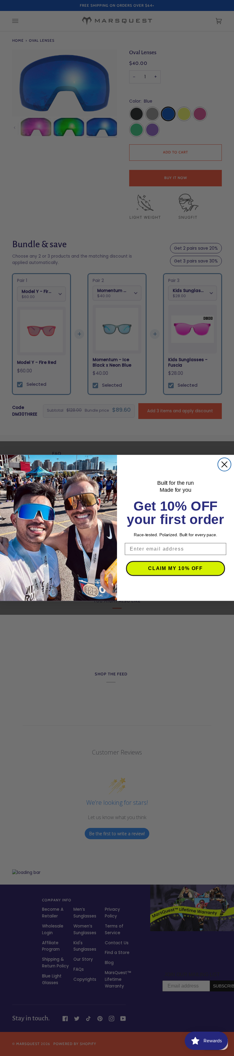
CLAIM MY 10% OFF (175, 568)
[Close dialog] (224, 464)
